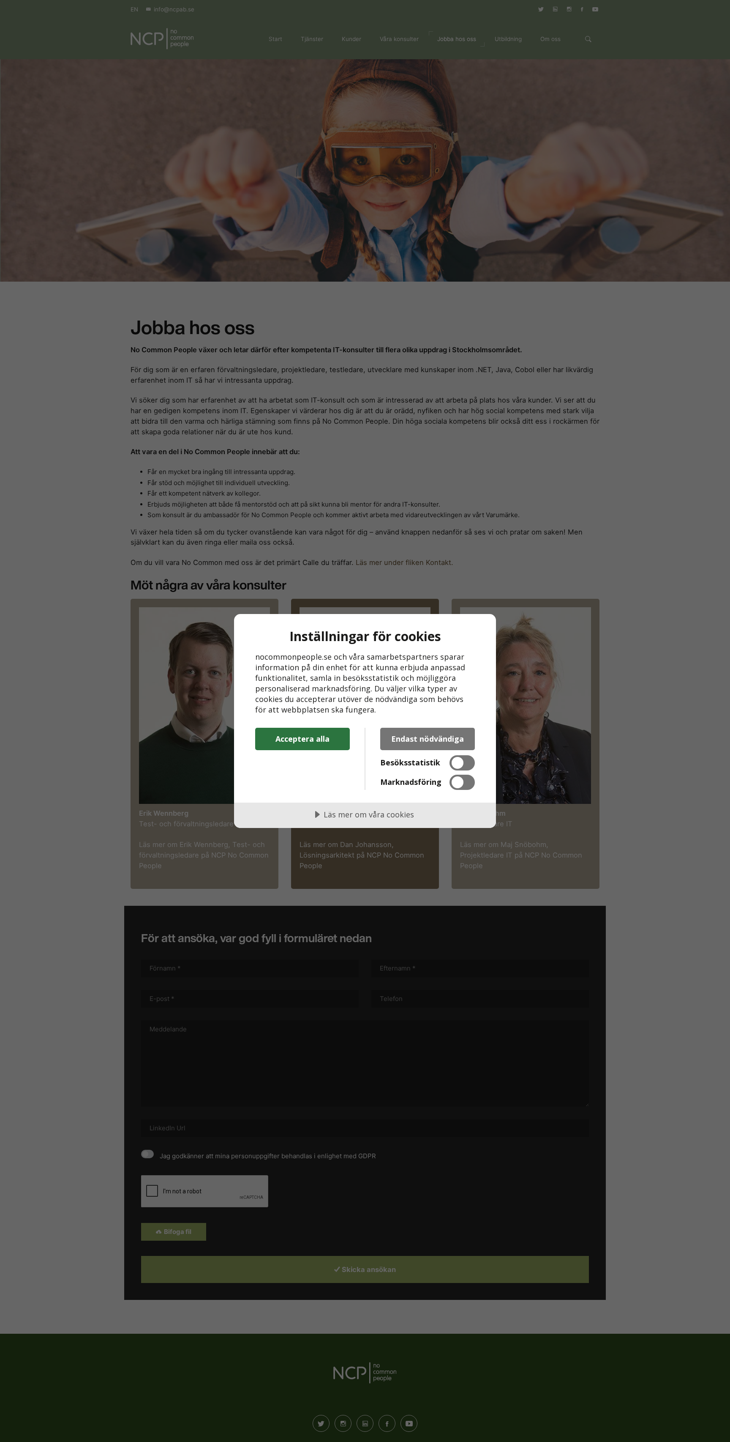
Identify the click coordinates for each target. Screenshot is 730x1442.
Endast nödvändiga (427, 739)
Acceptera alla (302, 739)
